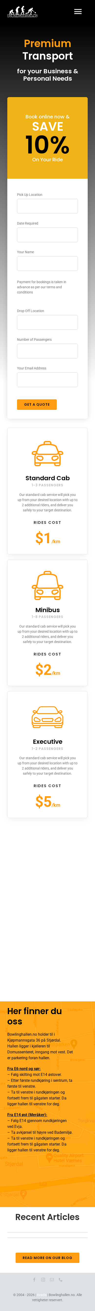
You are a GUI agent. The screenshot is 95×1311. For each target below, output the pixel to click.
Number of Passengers (34, 339)
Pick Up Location (29, 195)
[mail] (52, 1280)
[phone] (61, 1280)
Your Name (25, 252)
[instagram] (43, 1280)
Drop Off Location (30, 311)
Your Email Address (31, 368)
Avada (42, 1295)
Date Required (27, 223)
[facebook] (34, 1280)
